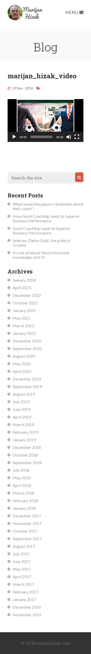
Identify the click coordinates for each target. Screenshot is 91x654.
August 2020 (24, 356)
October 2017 (25, 531)
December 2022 (27, 295)
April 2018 (22, 485)
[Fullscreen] (76, 136)
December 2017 (27, 515)
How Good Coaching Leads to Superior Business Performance (46, 218)
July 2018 (21, 470)
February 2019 (25, 432)
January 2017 (24, 599)
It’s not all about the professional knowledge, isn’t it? (41, 255)
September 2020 (27, 348)
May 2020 (22, 363)
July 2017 (21, 553)
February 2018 (25, 500)
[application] (45, 120)
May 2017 (22, 569)
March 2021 (23, 325)
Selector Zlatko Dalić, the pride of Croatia (42, 242)
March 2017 (23, 584)
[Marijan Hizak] (25, 18)
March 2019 (23, 424)
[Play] (14, 136)
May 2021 (22, 318)
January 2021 (24, 333)
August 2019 (24, 394)
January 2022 (24, 310)
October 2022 (25, 302)
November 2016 (27, 614)
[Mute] (68, 136)
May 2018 (22, 477)
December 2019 (27, 378)
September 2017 (27, 538)
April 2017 (22, 576)
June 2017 (21, 561)
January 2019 (24, 439)
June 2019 (21, 409)
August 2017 (24, 546)
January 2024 (24, 280)
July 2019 (21, 401)
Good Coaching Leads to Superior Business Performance (42, 230)
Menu (72, 12)
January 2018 (24, 508)
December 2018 (27, 447)
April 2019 (22, 416)
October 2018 (25, 454)
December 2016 (27, 607)
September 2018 (27, 462)
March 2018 (23, 493)
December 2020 (27, 340)
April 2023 (22, 287)
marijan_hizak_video (42, 75)
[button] (45, 120)
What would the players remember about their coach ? (48, 206)
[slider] (41, 137)
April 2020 (22, 371)
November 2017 (27, 523)
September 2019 (27, 386)
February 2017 (25, 591)
